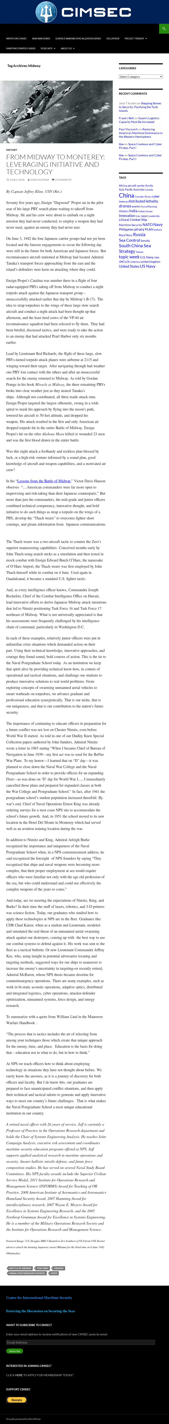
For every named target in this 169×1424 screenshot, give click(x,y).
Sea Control (129, 240)
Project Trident (134, 38)
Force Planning (149, 206)
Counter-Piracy (143, 196)
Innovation (127, 215)
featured (42, 1268)
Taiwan (139, 251)
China (126, 195)
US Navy (147, 266)
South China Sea (135, 245)
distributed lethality (143, 201)
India (133, 210)
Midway (59, 1268)
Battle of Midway (20, 1268)
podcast (158, 229)
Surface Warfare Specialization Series (78, 38)
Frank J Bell (126, 118)
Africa (123, 185)
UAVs (156, 257)
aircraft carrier (136, 185)
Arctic (149, 185)
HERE (19, 1375)
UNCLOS (124, 261)
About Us (66, 48)
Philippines (126, 229)
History (11, 149)
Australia (138, 189)
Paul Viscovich (128, 129)
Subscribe (14, 1351)
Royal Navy (126, 235)
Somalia (145, 240)
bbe (121, 144)
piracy (139, 229)
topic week (129, 256)
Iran (138, 216)
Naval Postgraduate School (27, 1273)
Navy (158, 224)
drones (125, 206)
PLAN (149, 229)
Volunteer (112, 38)
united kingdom (150, 261)
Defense (123, 201)
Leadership (154, 216)
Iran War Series (41, 38)
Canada (149, 189)
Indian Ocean (145, 211)
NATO (148, 224)
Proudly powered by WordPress (23, 1418)
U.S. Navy (147, 257)
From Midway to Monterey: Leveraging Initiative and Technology (55, 164)
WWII (54, 1273)
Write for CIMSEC (16, 38)
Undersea (135, 261)
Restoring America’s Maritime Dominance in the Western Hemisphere (141, 132)
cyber (156, 196)
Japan (144, 216)
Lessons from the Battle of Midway (43, 480)
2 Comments (63, 179)
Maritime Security (130, 225)
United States (129, 266)
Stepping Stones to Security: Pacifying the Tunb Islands (140, 106)
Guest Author (39, 179)
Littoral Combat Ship (133, 219)
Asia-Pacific (126, 189)
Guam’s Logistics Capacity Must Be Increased (139, 120)
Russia (139, 234)
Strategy (127, 251)
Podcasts (47, 48)
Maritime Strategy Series (20, 48)
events (136, 206)
